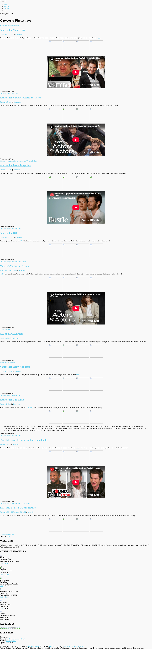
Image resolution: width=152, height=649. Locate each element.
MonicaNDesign (33, 646)
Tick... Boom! (26, 503)
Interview (3, 93)
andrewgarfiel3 (11, 641)
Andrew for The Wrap (12, 399)
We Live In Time (31, 161)
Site (5, 10)
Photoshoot (11, 25)
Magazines (3, 25)
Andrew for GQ (8, 233)
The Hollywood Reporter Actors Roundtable (23, 440)
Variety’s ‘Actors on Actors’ (15, 266)
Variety (2, 274)
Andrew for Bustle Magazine (15, 165)
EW (1, 515)
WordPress (51, 646)
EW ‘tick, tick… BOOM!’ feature (18, 507)
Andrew (7, 6)
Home (6, 4)
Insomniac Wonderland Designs (74, 646)
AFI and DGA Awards (11, 333)
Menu (2, 1)
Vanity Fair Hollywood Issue (15, 366)
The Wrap (30, 407)
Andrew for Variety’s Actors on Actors (20, 97)
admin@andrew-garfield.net (16, 639)
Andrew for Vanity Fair (12, 30)
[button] (5, 1)
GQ (21, 241)
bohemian (18, 34)
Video (17, 25)
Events (2, 329)
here (99, 38)
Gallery (6, 8)
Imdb (1, 563)
